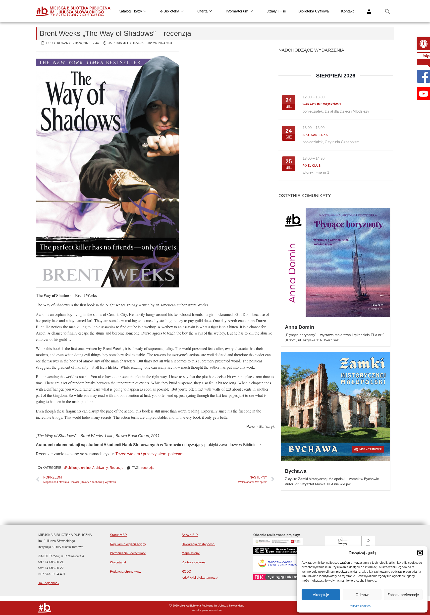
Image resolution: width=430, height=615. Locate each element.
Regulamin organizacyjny (128, 544)
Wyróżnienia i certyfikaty (128, 553)
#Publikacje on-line (77, 468)
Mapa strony (191, 553)
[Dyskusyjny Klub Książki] (278, 579)
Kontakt (347, 11)
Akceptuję (321, 595)
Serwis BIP (190, 535)
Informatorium (237, 11)
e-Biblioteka (169, 11)
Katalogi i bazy (130, 11)
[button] (423, 43)
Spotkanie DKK (315, 135)
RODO (186, 571)
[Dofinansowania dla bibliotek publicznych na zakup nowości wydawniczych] (278, 553)
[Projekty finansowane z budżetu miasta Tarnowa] (278, 571)
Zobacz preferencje (403, 595)
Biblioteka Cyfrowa (313, 11)
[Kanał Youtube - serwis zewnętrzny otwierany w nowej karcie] (423, 93)
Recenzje (116, 468)
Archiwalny (100, 468)
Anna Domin (299, 327)
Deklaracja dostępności (198, 544)
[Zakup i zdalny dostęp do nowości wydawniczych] (278, 544)
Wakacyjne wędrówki (322, 104)
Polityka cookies (360, 606)
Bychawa (295, 471)
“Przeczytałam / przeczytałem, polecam (149, 454)
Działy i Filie (276, 11)
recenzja (147, 468)
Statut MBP (118, 535)
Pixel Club (312, 165)
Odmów (362, 595)
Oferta (202, 11)
